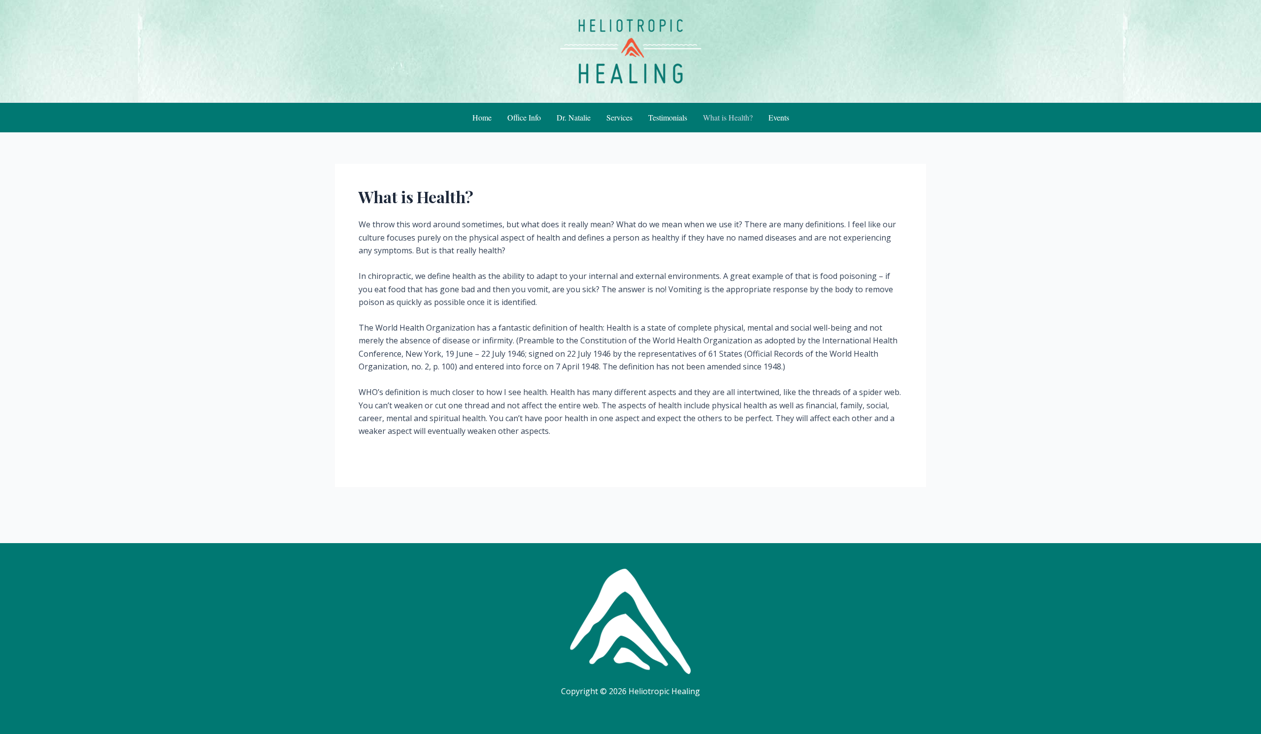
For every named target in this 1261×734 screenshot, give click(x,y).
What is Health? (728, 117)
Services (619, 117)
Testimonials (667, 117)
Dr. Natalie (574, 117)
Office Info (524, 117)
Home (482, 117)
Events (778, 117)
